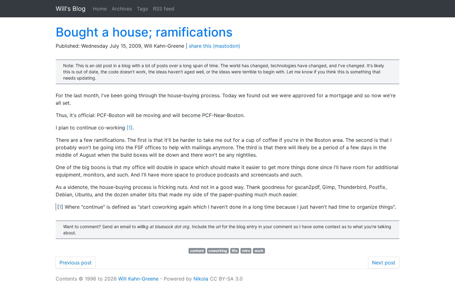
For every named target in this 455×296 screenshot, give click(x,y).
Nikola (200, 279)
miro (246, 250)
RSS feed (163, 9)
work (258, 250)
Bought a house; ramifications (144, 32)
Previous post (75, 262)
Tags (142, 9)
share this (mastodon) (214, 46)
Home (100, 9)
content (197, 250)
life (234, 250)
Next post (383, 262)
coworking (217, 250)
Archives (122, 9)
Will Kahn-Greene (138, 279)
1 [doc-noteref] (129, 127)
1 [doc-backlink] (60, 207)
